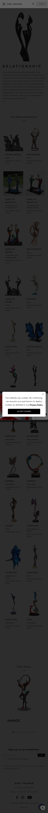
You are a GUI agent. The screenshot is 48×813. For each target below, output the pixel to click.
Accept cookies (24, 411)
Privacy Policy (36, 404)
